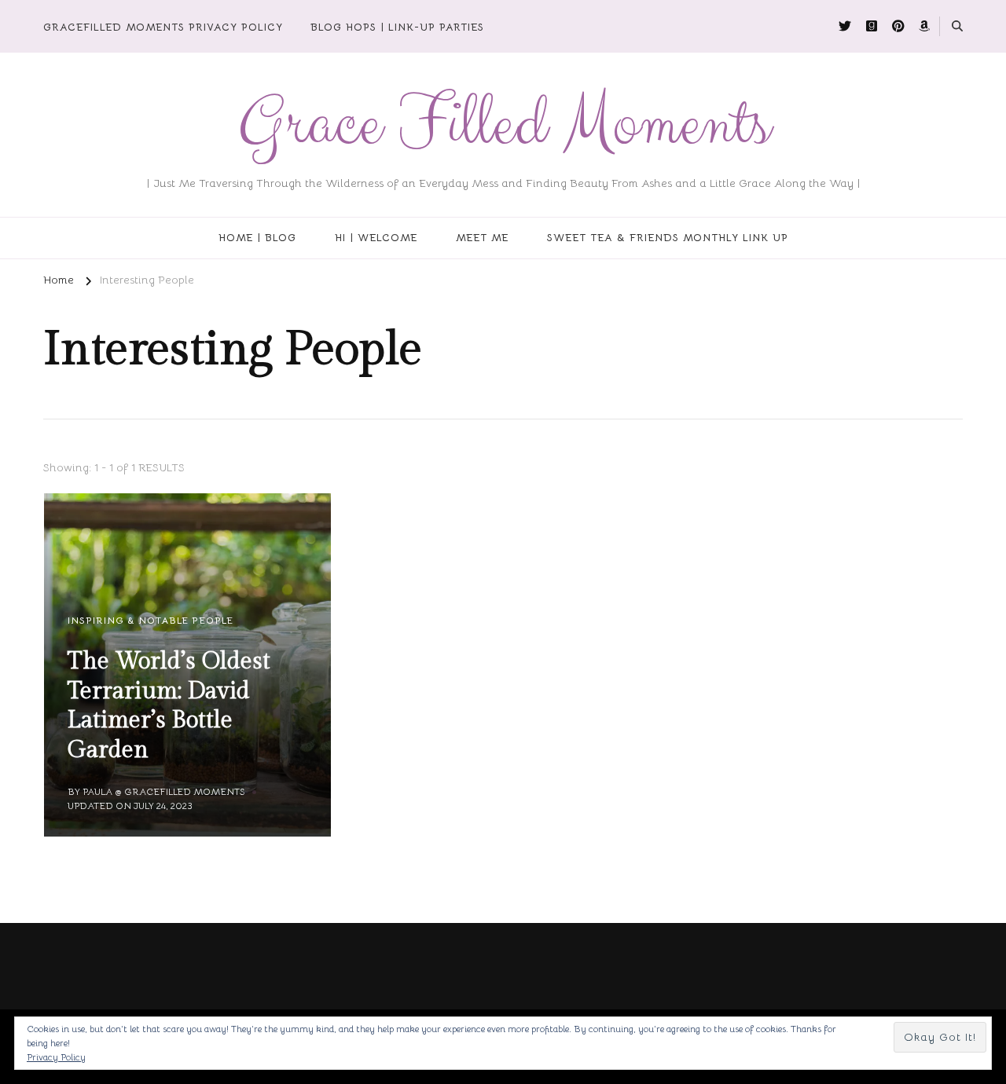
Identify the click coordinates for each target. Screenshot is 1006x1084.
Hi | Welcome (376, 237)
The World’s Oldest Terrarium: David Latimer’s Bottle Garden (169, 705)
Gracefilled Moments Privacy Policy (163, 27)
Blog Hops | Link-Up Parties (397, 27)
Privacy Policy (56, 1057)
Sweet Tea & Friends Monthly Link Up (667, 237)
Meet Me (482, 237)
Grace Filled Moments (503, 124)
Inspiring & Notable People (150, 620)
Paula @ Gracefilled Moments (163, 791)
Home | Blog (257, 237)
